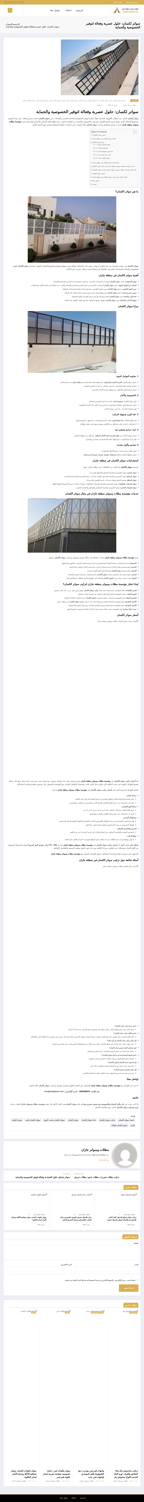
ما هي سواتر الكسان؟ (99, 135)
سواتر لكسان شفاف (29, 100)
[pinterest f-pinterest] (15, 2)
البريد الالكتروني (66, 1264)
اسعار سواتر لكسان (119, 100)
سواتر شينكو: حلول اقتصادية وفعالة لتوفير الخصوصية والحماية (42, 1177)
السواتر (134, 100)
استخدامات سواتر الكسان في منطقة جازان (105, 162)
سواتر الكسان (126, 467)
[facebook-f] (22, 2)
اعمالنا (68, 10)
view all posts (104, 1160)
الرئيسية (79, 10)
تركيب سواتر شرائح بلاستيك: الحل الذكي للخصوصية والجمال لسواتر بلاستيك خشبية (121, 1218)
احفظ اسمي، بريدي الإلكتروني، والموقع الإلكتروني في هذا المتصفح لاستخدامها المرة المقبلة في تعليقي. (99, 1280)
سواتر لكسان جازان (42, 100)
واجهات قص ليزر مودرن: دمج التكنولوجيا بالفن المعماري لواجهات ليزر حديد (91, 1474)
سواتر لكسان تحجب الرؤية (70, 100)
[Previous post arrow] (137, 1175)
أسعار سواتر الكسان (98, 173)
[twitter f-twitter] (19, 2)
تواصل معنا (55, 10)
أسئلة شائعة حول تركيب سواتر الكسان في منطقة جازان (109, 177)
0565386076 (84, 1091)
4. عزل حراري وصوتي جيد (103, 155)
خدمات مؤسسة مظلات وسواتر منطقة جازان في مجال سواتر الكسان (113, 166)
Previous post (79, 1174)
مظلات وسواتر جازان (129, 105)
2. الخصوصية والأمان (102, 148)
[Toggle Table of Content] (133, 132)
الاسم (136, 1264)
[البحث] (19, 10)
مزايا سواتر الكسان (98, 142)
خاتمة (95, 184)
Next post (66, 1174)
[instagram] (12, 2)
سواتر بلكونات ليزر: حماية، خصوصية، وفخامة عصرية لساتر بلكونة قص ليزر (56, 1474)
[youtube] (9, 2)
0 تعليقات (99, 105)
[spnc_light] (15, 10)
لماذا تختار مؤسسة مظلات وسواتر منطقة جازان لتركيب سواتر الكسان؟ (114, 170)
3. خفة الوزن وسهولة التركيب (104, 151)
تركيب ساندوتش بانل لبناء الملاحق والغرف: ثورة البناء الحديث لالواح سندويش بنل (126, 1474)
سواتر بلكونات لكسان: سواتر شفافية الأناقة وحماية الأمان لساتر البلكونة (28, 1218)
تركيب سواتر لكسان (106, 100)
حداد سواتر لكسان (93, 100)
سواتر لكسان (83, 100)
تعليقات (135, 1243)
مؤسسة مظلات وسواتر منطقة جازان (119, 557)
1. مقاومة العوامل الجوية (103, 144)
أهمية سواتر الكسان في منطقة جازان (103, 138)
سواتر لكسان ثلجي (55, 100)
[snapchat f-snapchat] (5, 2)
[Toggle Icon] (10, 10)
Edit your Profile (98, 1155)
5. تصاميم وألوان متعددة (103, 158)
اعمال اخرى (100, 1312)
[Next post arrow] (6, 1175)
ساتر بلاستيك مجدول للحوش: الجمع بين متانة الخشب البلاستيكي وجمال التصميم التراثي (75, 1218)
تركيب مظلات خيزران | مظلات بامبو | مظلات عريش (96, 1177)
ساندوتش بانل (133, 1312)
